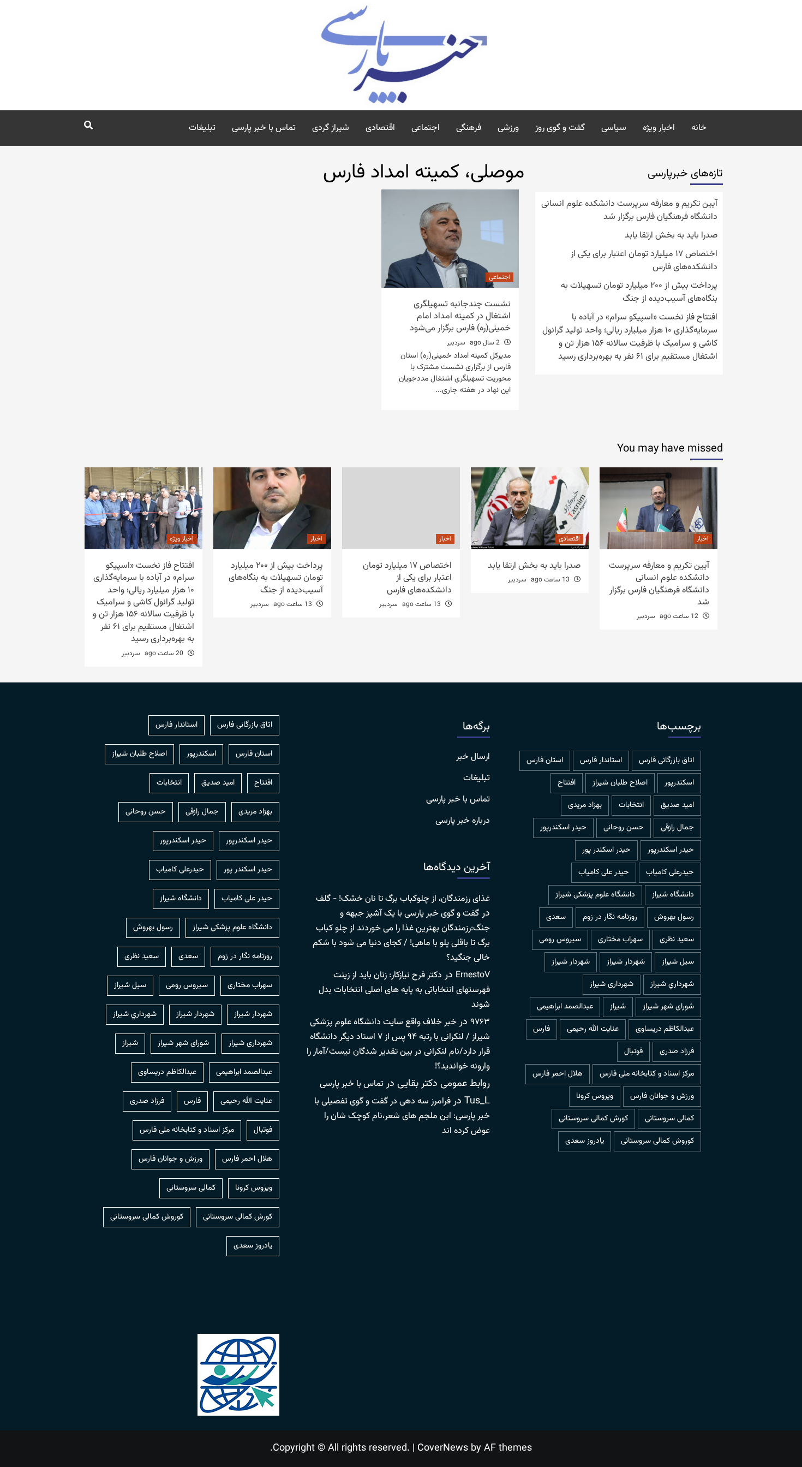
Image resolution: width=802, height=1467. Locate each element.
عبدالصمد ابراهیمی (565, 1007)
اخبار (703, 539)
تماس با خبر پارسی (264, 128)
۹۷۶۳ (480, 1022)
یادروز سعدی (584, 1141)
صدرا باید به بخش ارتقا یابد (671, 235)
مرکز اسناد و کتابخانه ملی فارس (647, 1074)
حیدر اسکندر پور (606, 850)
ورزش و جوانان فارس (662, 1096)
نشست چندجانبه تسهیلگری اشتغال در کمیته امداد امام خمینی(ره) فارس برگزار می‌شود (460, 317)
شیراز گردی (330, 128)
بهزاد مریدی (585, 805)
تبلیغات (202, 128)
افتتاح (567, 783)
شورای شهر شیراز (668, 1007)
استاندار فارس (601, 761)
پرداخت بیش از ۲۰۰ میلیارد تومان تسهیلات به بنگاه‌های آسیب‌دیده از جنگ (639, 293)
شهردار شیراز (571, 962)
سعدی (556, 917)
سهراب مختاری (620, 940)
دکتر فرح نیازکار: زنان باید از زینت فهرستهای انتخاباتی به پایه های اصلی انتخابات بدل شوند (404, 990)
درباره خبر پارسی (462, 821)
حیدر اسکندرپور (671, 850)
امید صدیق (677, 805)
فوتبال (633, 1052)
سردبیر (456, 343)
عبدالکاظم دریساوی (665, 1029)
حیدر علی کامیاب (603, 872)
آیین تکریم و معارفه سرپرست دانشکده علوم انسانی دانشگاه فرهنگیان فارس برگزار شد (629, 211)
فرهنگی (468, 128)
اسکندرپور (679, 783)
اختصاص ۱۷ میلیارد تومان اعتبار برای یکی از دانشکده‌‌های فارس (644, 261)
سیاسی (613, 128)
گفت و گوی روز (560, 128)
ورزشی (508, 128)
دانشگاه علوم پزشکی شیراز (595, 895)
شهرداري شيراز (672, 984)
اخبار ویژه (659, 128)
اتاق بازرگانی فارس (666, 761)
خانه (699, 128)
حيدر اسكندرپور (563, 828)
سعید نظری (677, 940)
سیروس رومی (560, 940)
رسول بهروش (674, 917)
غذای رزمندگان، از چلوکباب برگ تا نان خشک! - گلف (403, 899)
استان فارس (544, 761)
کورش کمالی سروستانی (593, 1119)
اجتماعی (425, 128)
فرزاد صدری (677, 1052)
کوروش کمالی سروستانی (657, 1141)
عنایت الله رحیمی (593, 1029)
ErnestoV (473, 975)
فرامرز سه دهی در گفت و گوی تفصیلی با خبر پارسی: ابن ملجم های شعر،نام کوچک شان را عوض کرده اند (402, 1116)
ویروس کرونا (594, 1096)
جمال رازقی (677, 828)
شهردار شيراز (626, 962)
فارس (541, 1029)
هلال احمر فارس (557, 1074)
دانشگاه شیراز (673, 895)
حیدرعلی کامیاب (670, 872)
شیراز (618, 1007)
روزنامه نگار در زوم (610, 917)
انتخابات (631, 805)
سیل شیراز (678, 962)
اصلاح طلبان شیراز (620, 783)
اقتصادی (380, 128)
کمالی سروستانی (669, 1119)
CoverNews (442, 1448)
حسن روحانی (623, 828)
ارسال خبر (473, 757)
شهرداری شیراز (611, 984)
